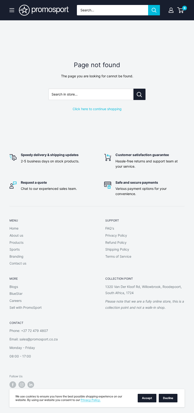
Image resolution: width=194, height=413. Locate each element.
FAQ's (109, 228)
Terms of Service (118, 256)
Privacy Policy (116, 235)
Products (16, 242)
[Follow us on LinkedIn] (30, 384)
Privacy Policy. (91, 400)
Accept (147, 398)
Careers (15, 301)
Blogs (13, 287)
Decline (168, 398)
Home (13, 228)
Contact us (17, 263)
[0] (181, 10)
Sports (14, 249)
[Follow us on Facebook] (12, 384)
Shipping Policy (117, 249)
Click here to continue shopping (97, 109)
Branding (16, 256)
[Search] (154, 10)
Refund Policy (116, 242)
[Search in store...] (139, 94)
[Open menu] (11, 10)
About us (16, 235)
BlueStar (15, 293)
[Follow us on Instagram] (21, 384)
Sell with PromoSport (25, 307)
